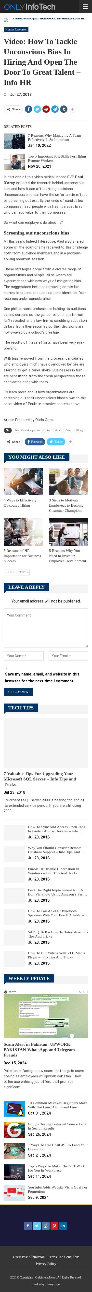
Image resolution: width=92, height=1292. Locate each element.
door (57, 430)
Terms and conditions (63, 1257)
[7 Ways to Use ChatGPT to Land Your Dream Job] (14, 1151)
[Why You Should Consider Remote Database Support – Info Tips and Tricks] (14, 854)
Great (68, 430)
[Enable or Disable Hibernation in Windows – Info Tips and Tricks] (14, 875)
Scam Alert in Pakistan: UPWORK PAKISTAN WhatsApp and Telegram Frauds (39, 1049)
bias (48, 430)
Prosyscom (53, 1284)
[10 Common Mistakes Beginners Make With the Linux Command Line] (14, 1109)
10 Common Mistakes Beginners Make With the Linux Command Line (58, 1105)
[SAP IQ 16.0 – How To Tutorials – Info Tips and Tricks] (14, 938)
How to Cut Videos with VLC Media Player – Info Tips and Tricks (56, 955)
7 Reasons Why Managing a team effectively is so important (54, 137)
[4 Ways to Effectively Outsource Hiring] (23, 481)
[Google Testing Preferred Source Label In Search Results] (14, 1130)
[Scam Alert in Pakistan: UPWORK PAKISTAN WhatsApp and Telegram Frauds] (46, 1013)
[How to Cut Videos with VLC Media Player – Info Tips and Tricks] (14, 959)
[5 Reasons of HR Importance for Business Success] (23, 532)
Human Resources (16, 29)
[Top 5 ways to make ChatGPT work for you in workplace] (14, 1172)
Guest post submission (29, 1257)
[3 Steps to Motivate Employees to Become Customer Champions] (69, 481)
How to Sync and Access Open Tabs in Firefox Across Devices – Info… (56, 829)
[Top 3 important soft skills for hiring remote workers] (14, 162)
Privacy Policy (46, 1264)
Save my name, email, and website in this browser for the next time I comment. (42, 677)
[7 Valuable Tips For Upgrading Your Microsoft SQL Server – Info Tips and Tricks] (46, 742)
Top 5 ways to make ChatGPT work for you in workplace (56, 1168)
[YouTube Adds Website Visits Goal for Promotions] (14, 1193)
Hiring (79, 430)
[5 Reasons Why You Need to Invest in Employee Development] (69, 532)
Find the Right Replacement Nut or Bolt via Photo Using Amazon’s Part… (57, 892)
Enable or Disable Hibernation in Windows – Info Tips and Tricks (53, 871)
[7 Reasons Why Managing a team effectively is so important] (14, 141)
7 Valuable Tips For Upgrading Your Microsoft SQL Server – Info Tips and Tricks (40, 779)
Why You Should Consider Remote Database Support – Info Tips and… (56, 850)
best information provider (27, 430)
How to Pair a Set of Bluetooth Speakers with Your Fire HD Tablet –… (58, 913)
